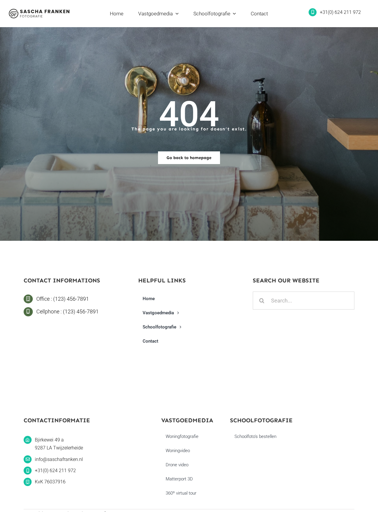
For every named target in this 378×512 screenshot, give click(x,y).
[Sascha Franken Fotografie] (39, 11)
